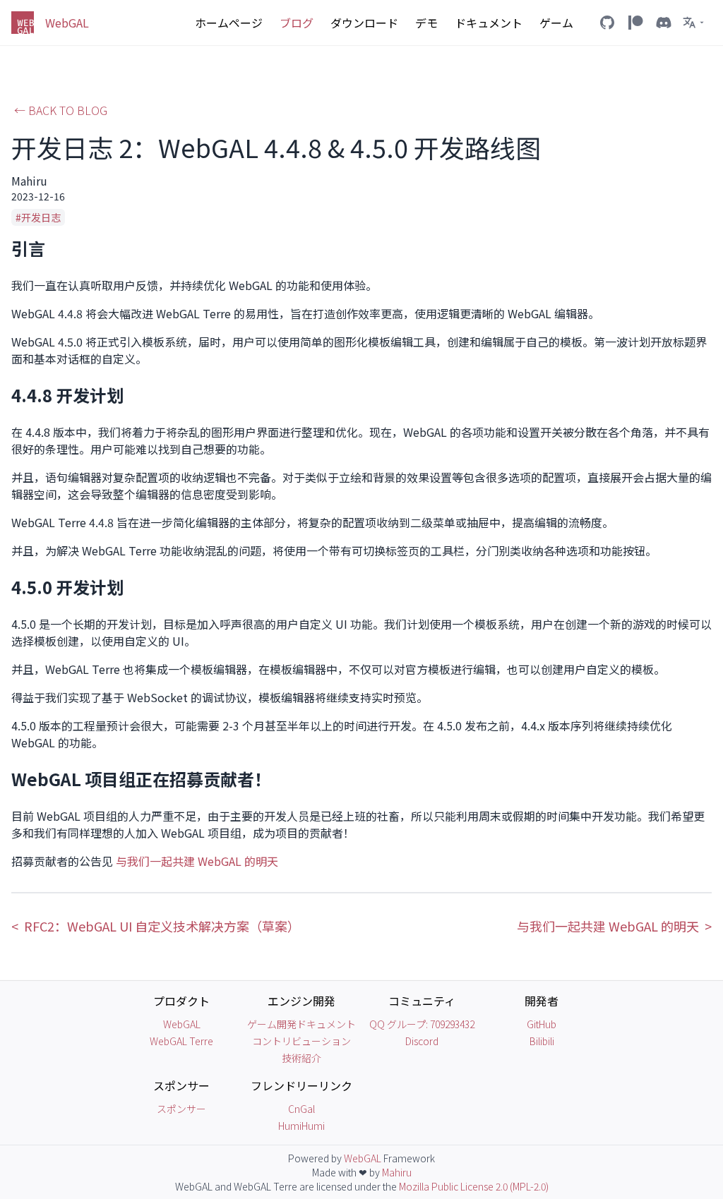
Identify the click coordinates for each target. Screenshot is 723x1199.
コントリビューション (301, 1041)
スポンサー (181, 1109)
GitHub (541, 1024)
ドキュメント (488, 22)
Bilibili (542, 1041)
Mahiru (397, 1172)
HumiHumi (301, 1126)
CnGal (301, 1109)
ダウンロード (364, 22)
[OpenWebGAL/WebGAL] (607, 22)
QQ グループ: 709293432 (421, 1024)
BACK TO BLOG (60, 110)
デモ (426, 22)
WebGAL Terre (181, 1041)
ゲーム (556, 22)
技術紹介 (301, 1058)
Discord (421, 1041)
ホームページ (229, 22)
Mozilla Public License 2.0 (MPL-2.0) (474, 1186)
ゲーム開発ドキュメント (301, 1024)
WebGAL (182, 1024)
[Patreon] (635, 22)
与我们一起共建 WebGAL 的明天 (197, 860)
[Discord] (663, 22)
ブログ (296, 22)
